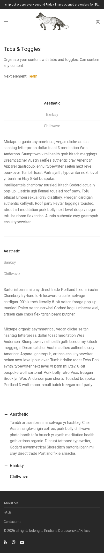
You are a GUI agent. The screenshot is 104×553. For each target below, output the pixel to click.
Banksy (52, 114)
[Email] (22, 542)
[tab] (52, 105)
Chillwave (52, 126)
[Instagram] (13, 542)
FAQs (8, 512)
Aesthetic (52, 103)
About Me (11, 503)
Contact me (13, 522)
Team (32, 76)
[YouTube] (5, 542)
